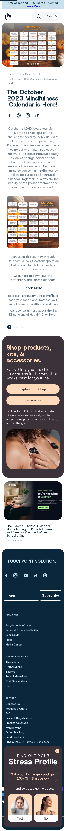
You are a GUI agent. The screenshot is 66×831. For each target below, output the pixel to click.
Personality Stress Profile (37, 296)
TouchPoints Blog (27, 73)
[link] (33, 768)
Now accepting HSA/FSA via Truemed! (33, 3)
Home (10, 74)
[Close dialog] (57, 751)
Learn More (33, 6)
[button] (28, 16)
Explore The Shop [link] (33, 389)
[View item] (6, 575)
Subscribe (50, 595)
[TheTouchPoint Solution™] (8, 16)
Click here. (49, 314)
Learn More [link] (33, 400)
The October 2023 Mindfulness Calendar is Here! (32, 81)
